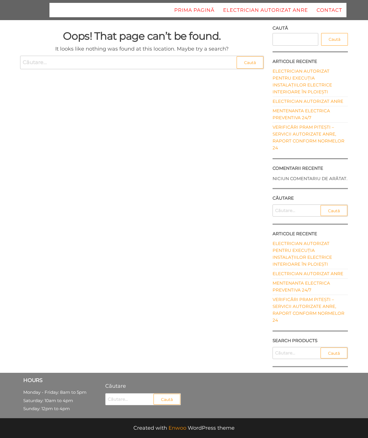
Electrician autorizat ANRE (265, 10)
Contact (329, 10)
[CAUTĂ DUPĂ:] (310, 210)
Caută (280, 28)
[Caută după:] (142, 62)
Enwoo (177, 428)
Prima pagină (194, 10)
